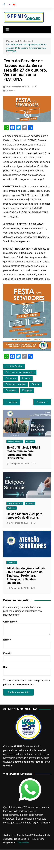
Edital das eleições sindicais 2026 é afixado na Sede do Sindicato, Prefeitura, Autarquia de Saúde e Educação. (25, 576)
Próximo (40, 402)
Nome (7, 639)
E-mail (7, 653)
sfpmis (28, 390)
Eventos (12, 378)
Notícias (11, 508)
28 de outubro (15, 366)
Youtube (14, 4)
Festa (27, 378)
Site (5, 667)
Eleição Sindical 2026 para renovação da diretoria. (24, 515)
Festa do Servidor (17, 384)
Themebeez (23, 842)
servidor (12, 390)
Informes (11, 90)
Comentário (10, 621)
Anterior (13, 402)
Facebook (4, 4)
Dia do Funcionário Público (21, 372)
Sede (36, 384)
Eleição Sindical (15, 442)
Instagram (9, 4)
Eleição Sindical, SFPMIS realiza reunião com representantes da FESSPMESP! (23, 453)
